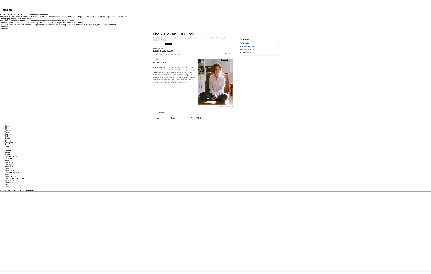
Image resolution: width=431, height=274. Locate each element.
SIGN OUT (24, 15)
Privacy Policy (32, 23)
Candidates (158, 48)
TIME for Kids (18, 25)
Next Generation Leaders (36, 21)
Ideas (6, 148)
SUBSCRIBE (35, 15)
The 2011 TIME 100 (247, 46)
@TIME (198, 118)
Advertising (29, 25)
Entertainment (10, 142)
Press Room (9, 168)
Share (173, 118)
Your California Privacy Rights (51, 23)
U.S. (6, 128)
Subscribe (4, 23)
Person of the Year (53, 21)
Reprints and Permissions (44, 25)
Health (7, 138)
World (6, 132)
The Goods (8, 164)
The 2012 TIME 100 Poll (173, 34)
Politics (7, 130)
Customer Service (74, 25)
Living (6, 146)
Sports (7, 152)
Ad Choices (79, 23)
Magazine (8, 158)
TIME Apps (8, 25)
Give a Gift (8, 162)
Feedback (22, 23)
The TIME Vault (10, 156)
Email (157, 118)
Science (7, 140)
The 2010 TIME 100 (247, 49)
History (7, 154)
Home (6, 126)
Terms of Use (68, 23)
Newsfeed (8, 144)
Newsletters (13, 23)
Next (230, 50)
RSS (2, 25)
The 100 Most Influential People (12, 21)
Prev (223, 50)
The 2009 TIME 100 (247, 53)
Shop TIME (8, 166)
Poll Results (244, 43)
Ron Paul (162, 113)
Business (8, 134)
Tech (6, 136)
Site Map (58, 25)
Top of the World (67, 21)
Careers (7, 187)
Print (165, 118)
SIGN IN (16, 15)
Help (64, 25)
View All (227, 54)
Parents (7, 150)
